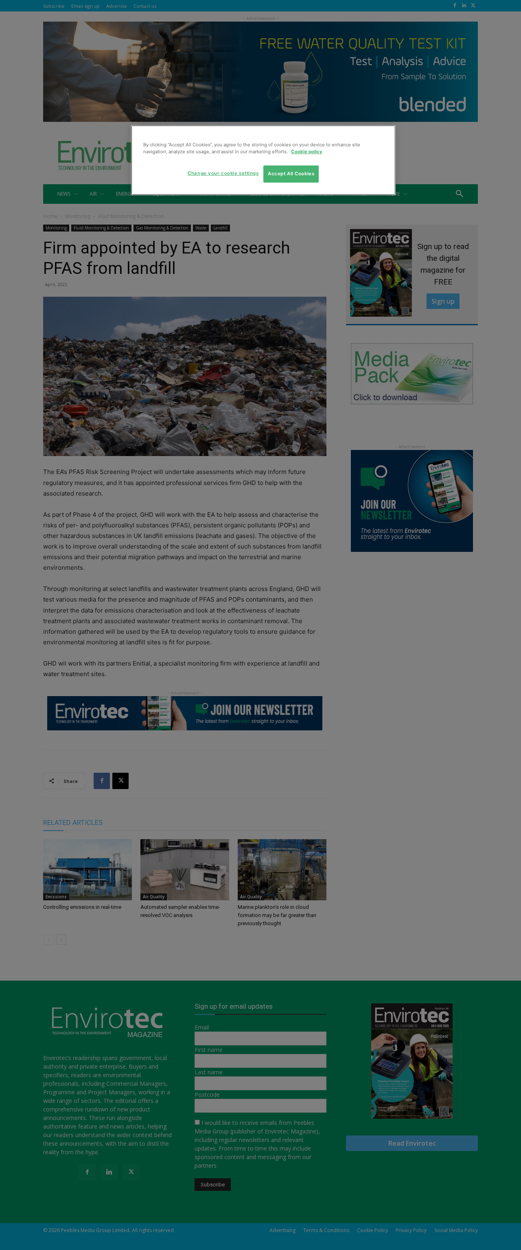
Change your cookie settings (223, 173)
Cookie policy (306, 151)
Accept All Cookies (291, 173)
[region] (263, 160)
